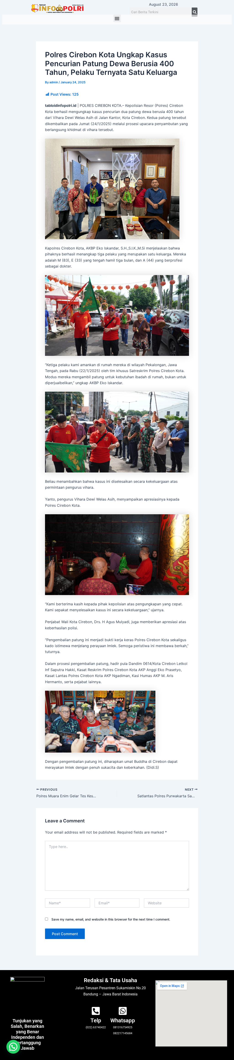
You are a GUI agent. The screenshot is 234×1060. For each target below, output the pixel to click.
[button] (117, 18)
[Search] (194, 12)
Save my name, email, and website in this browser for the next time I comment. (110, 919)
